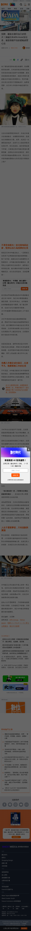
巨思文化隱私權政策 (18, 480)
